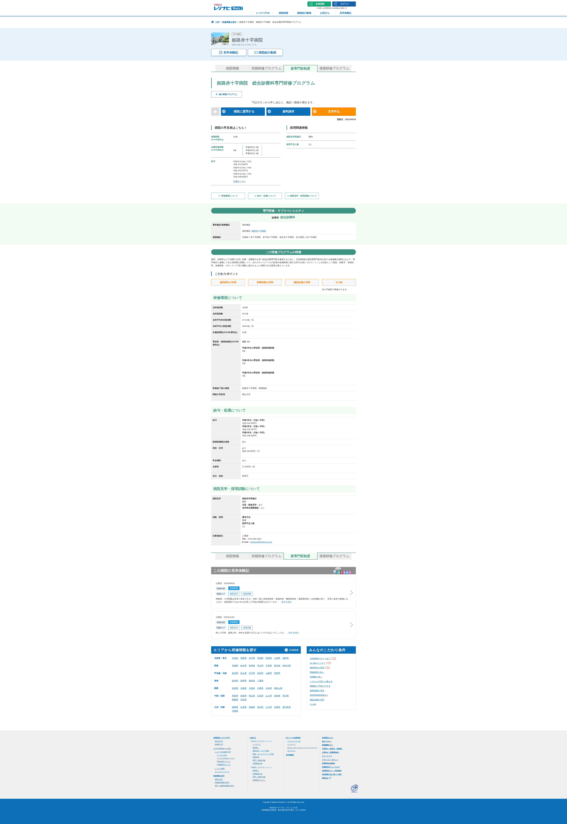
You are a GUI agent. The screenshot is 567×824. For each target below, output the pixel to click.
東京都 (277, 665)
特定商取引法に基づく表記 (332, 774)
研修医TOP (219, 744)
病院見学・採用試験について (303, 196)
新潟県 (235, 673)
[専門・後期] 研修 (259, 760)
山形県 (277, 658)
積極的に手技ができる (320, 686)
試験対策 (256, 757)
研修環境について (229, 196)
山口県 (269, 696)
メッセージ (291, 744)
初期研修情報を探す (222, 782)
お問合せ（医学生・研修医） (332, 749)
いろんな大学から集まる (321, 681)
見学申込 (334, 111)
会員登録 (320, 4)
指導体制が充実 (317, 690)
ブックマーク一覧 (293, 741)
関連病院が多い (317, 672)
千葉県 (269, 665)
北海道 (235, 658)
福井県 (260, 673)
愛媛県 (235, 699)
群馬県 (252, 665)
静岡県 (243, 681)
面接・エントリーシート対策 (263, 754)
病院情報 (232, 68)
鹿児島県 (286, 707)
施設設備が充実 (317, 700)
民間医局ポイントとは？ (331, 767)
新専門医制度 (300, 68)
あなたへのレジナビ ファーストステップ (302, 747)
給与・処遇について (266, 196)
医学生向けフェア (223, 761)
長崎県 (252, 707)
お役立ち (325, 13)
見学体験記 (345, 13)
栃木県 (243, 665)
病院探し (256, 747)
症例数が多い (316, 677)
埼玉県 (260, 665)
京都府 (243, 688)
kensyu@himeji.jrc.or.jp (261, 542)
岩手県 (252, 658)
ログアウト (291, 751)
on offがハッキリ (320, 663)
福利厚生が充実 (319, 667)
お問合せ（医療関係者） (331, 752)
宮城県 (260, 658)
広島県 (260, 696)
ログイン (344, 4)
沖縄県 (235, 711)
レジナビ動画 (220, 768)
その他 (313, 704)
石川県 (252, 673)
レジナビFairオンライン (226, 758)
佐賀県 (243, 707)
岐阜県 (235, 681)
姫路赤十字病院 (259, 231)
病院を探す (219, 779)
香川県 (285, 696)
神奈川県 (286, 665)
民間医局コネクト (259, 780)
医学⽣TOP (219, 741)
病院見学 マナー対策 (261, 751)
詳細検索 (294, 650)
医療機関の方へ (327, 745)
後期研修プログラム (335, 68)
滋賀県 (235, 688)
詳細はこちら (239, 181)
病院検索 (283, 13)
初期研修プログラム (267, 68)
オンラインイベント (222, 772)
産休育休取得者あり (319, 695)
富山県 (243, 673)
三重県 (260, 681)
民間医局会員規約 (328, 763)
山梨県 (269, 673)
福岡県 (235, 707)
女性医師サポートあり (322, 658)
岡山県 (252, 696)
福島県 (285, 658)
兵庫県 (260, 688)
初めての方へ (327, 741)
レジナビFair (263, 13)
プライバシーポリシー (330, 760)
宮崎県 (277, 707)
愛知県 (252, 681)
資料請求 (288, 111)
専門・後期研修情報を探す (224, 786)
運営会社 (325, 778)
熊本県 (260, 707)
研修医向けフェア (223, 764)
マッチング (257, 744)
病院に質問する (244, 111)
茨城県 (235, 665)
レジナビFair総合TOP (223, 752)
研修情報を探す (229, 22)
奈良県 (269, 688)
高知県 (243, 699)
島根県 (243, 696)
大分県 (269, 707)
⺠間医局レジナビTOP (221, 738)
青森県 (243, 658)
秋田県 (269, 658)
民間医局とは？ (327, 738)
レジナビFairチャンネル (222, 748)
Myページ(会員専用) (293, 738)
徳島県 (277, 696)
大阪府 (252, 688)
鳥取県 (235, 696)
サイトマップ (327, 756)
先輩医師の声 (257, 763)
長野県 (277, 673)
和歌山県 (278, 688)
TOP (217, 22)
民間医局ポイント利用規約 (332, 771)
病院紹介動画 (304, 13)
